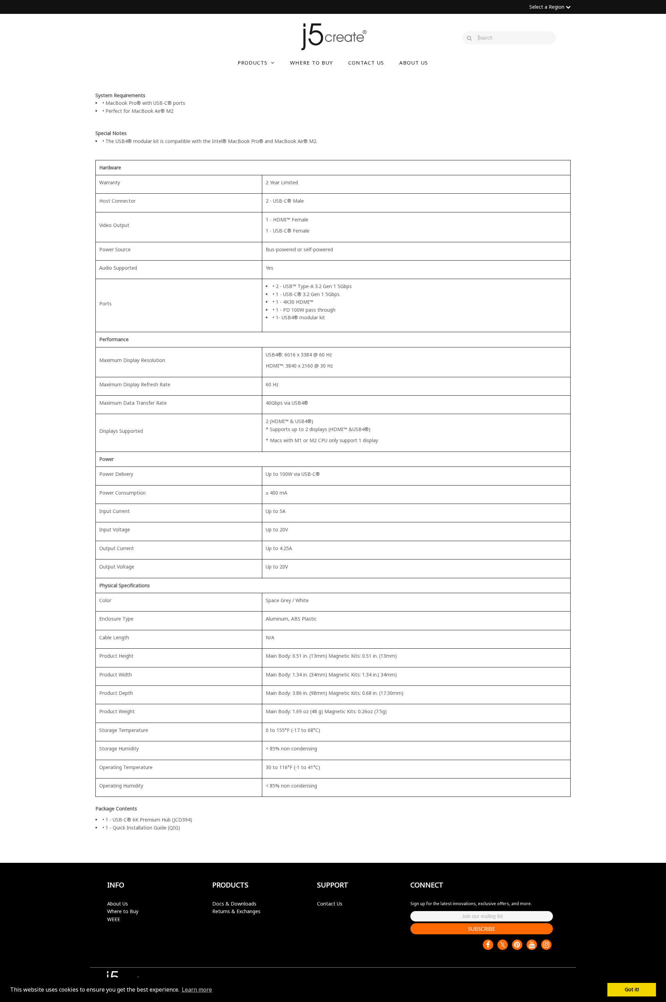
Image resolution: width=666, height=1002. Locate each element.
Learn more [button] (197, 989)
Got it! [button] (632, 989)
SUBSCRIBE (481, 929)
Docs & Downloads (234, 903)
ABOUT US (413, 62)
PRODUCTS (252, 62)
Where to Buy (122, 911)
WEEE (113, 919)
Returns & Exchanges (236, 911)
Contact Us (329, 903)
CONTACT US (366, 62)
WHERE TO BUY (311, 62)
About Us (117, 903)
